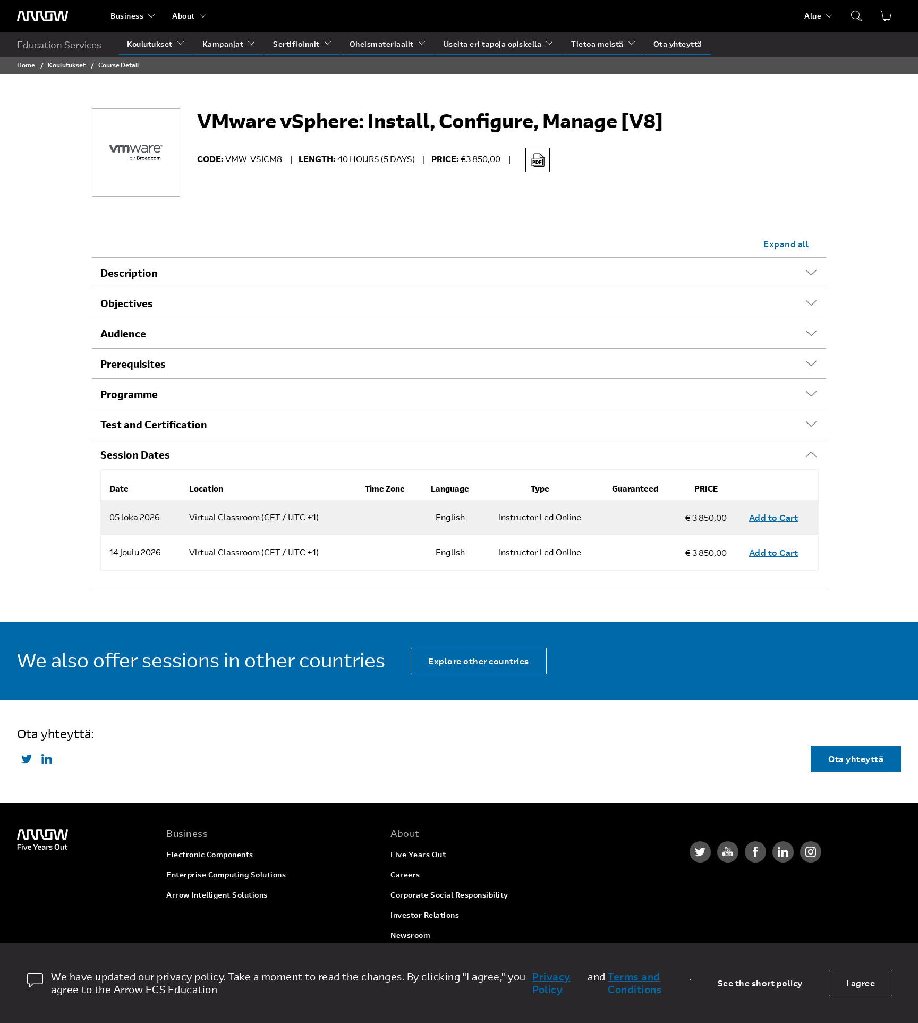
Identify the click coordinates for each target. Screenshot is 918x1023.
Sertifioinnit (296, 44)
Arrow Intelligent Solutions (217, 895)
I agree (861, 982)
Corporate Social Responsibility (449, 895)
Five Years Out (418, 854)
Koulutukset (150, 44)
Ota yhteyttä (677, 44)
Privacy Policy (551, 983)
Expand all (786, 243)
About (183, 16)
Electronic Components (209, 854)
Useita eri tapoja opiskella (493, 44)
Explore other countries (478, 660)
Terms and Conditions (635, 983)
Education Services (59, 44)
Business (126, 16)
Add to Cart (773, 517)
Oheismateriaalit (382, 44)
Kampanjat (223, 44)
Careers (405, 874)
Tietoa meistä (597, 44)
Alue (812, 16)
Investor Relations (424, 915)
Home (26, 65)
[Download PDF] (537, 160)
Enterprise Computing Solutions (226, 874)
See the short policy (760, 982)
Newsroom (410, 935)
